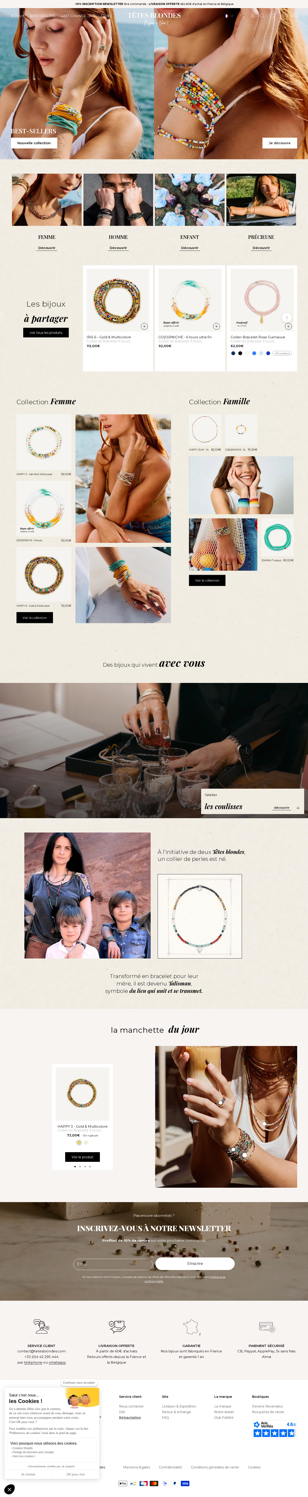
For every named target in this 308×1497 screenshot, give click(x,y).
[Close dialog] (236, 682)
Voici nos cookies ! (24, 1456)
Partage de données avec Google (33, 1452)
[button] (9, 1489)
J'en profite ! (198, 785)
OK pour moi (76, 1474)
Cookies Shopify (23, 1448)
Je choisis (28, 1474)
